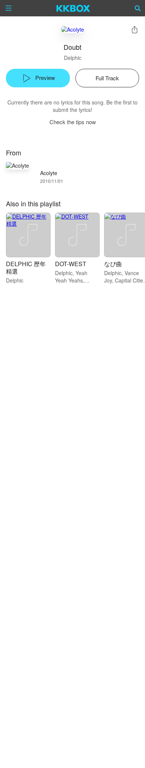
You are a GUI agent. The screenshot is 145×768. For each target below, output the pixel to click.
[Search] (137, 8)
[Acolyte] (72, 29)
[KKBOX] (73, 8)
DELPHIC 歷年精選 (26, 267)
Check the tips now (72, 122)
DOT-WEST (70, 263)
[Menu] (8, 8)
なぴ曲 (113, 263)
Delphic (72, 57)
